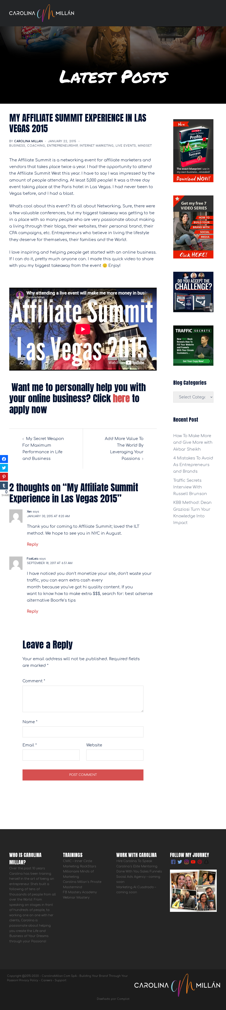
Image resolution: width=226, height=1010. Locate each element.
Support (60, 980)
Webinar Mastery (76, 897)
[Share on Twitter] (4, 468)
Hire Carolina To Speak (134, 861)
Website (94, 745)
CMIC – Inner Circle (77, 861)
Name (30, 722)
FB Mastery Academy (80, 892)
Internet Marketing (97, 145)
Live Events (126, 145)
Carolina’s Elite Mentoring (136, 866)
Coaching (36, 145)
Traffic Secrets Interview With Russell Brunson (190, 487)
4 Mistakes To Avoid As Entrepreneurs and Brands (193, 465)
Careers (46, 980)
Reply (32, 544)
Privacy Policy (28, 980)
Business (17, 145)
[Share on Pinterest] (4, 477)
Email (30, 745)
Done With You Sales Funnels (139, 871)
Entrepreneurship (62, 145)
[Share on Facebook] (4, 459)
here (121, 398)
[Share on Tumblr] (4, 486)
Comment (34, 681)
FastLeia (32, 558)
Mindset (145, 145)
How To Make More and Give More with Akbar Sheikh (193, 442)
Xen (29, 511)
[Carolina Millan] (41, 13)
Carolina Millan (28, 141)
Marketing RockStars (79, 866)
